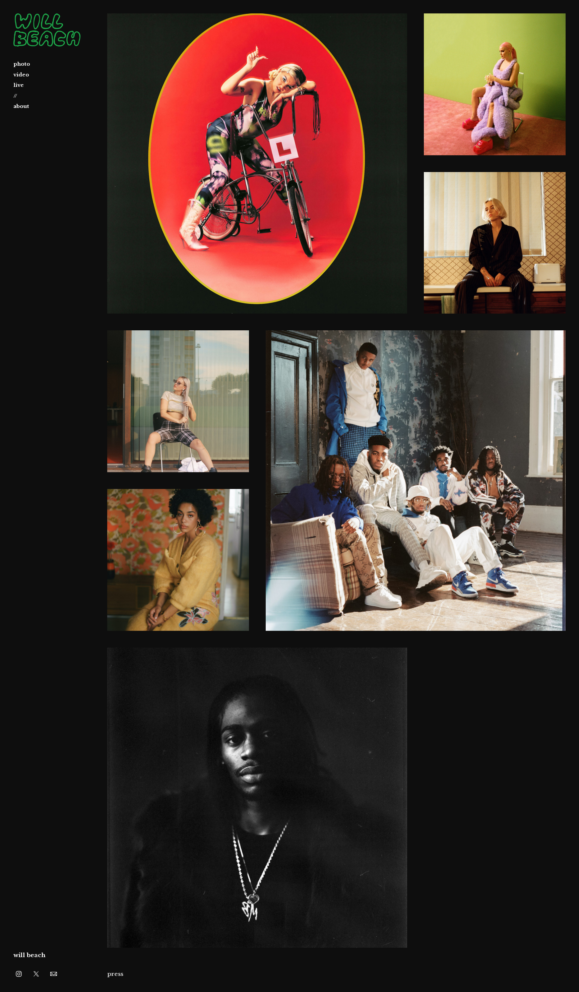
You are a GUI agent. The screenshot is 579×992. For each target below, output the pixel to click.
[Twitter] (36, 974)
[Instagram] (18, 974)
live (18, 85)
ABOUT (21, 106)
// (15, 96)
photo (21, 64)
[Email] (53, 974)
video (21, 74)
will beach (29, 955)
